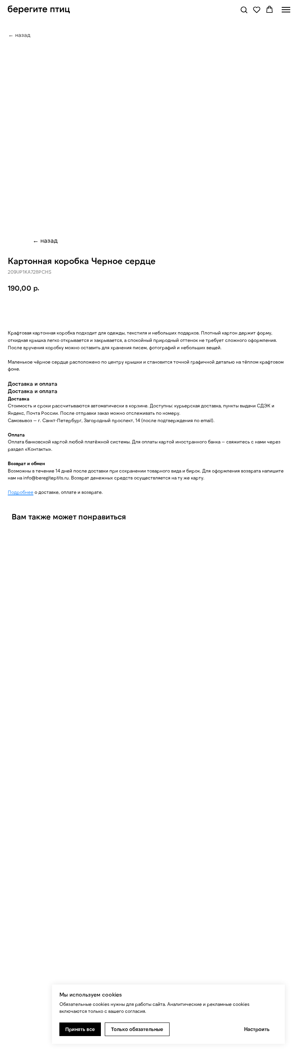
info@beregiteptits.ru (46, 477)
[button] (244, 9)
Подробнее (20, 492)
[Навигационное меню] (286, 9)
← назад (45, 240)
